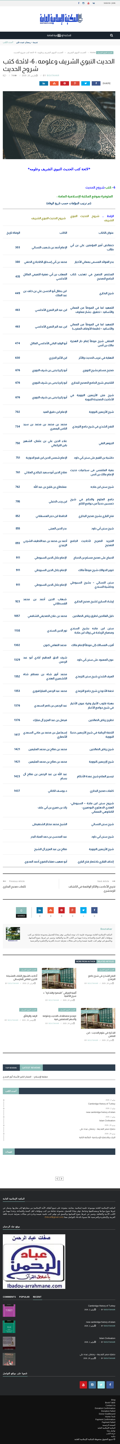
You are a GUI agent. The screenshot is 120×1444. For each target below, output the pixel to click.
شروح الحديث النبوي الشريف (48, 218)
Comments (9, 1296)
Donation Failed (108, 1411)
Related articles (106, 961)
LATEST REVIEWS (31, 1067)
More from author (85, 961)
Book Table (110, 1402)
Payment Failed (108, 1422)
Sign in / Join (109, 3)
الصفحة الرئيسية (108, 1425)
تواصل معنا (111, 1430)
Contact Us (110, 1405)
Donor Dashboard (107, 1414)
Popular (24, 1296)
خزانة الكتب (110, 1433)
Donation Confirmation (105, 1408)
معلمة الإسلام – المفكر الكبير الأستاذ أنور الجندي (25, 1076)
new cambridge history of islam (100, 1322)
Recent (37, 1296)
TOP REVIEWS (11, 1068)
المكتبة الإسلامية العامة (106, 1428)
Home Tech (110, 1416)
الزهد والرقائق (30, 1016)
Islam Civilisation (107, 1338)
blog (113, 1399)
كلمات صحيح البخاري (14, 886)
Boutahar (53, 75)
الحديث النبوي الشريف (104, 52)
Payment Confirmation (105, 1419)
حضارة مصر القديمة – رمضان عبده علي (33, 42)
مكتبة (113, 1436)
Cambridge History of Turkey (101, 1305)
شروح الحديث (95, 187)
